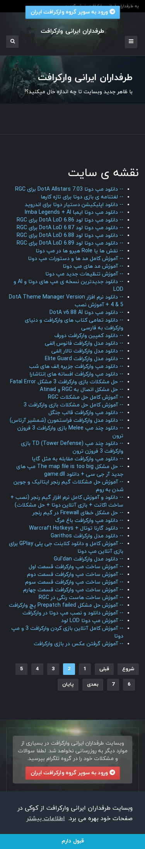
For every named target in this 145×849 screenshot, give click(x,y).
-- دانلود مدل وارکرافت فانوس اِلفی (84, 343)
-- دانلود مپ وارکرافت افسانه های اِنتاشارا (76, 374)
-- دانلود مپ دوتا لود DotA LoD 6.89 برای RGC (70, 243)
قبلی (104, 669)
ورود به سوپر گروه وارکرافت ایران (70, 773)
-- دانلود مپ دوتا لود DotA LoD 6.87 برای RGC (70, 228)
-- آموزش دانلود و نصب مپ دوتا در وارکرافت (72, 613)
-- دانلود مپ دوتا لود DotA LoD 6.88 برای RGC (70, 235)
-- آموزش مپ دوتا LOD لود (92, 620)
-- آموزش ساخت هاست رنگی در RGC (81, 597)
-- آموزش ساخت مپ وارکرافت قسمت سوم (74, 582)
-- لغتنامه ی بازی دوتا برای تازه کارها (82, 197)
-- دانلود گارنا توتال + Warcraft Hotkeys (76, 528)
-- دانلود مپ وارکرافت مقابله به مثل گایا (77, 459)
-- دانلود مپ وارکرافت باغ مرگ (89, 520)
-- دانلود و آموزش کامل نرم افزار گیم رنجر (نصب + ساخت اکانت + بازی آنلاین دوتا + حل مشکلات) (66, 501)
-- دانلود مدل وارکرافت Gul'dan (88, 559)
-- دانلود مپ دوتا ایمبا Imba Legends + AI (74, 212)
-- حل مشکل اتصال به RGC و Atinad (81, 389)
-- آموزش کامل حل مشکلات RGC (85, 397)
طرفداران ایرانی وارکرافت (74, 115)
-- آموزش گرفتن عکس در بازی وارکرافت (78, 644)
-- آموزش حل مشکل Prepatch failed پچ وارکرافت (66, 605)
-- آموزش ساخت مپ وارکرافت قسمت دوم (75, 574)
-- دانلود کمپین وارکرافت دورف (88, 335)
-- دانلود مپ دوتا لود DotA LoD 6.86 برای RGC (70, 220)
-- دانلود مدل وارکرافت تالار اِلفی (87, 351)
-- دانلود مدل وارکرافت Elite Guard (84, 358)
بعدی (93, 684)
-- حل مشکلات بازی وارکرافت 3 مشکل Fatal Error (66, 382)
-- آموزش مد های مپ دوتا (93, 266)
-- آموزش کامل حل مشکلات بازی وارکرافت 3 (73, 405)
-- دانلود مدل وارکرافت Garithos (87, 536)
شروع (128, 669)
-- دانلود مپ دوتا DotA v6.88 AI (86, 312)
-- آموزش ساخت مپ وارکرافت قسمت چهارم (73, 590)
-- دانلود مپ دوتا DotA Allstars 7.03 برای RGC (69, 189)
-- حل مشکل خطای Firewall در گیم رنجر (77, 513)
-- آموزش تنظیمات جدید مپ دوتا (84, 274)
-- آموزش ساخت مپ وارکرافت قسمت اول (76, 566)
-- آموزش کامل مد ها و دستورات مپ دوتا (75, 258)
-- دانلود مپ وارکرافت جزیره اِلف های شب (76, 366)
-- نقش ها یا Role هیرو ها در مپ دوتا (79, 251)
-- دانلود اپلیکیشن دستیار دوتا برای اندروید (74, 204)
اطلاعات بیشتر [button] (45, 818)
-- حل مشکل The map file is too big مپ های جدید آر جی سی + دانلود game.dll (69, 470)
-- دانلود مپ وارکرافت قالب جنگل (85, 412)
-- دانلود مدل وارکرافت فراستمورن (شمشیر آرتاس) (66, 420)
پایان (68, 684)
